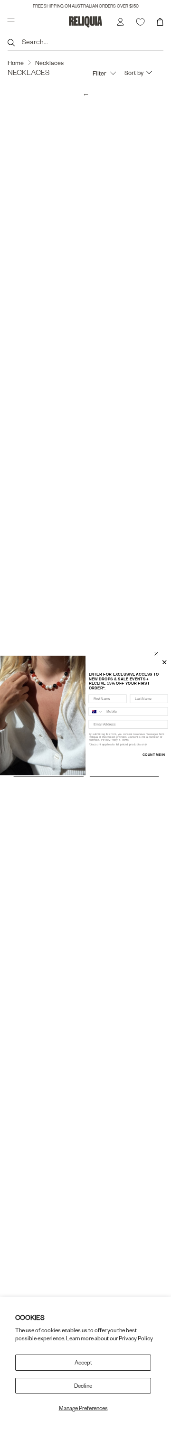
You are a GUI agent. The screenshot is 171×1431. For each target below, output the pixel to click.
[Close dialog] (156, 654)
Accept (83, 1362)
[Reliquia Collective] (85, 21)
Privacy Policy (136, 1338)
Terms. (125, 740)
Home (16, 63)
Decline (83, 1385)
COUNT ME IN (153, 755)
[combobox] (96, 711)
